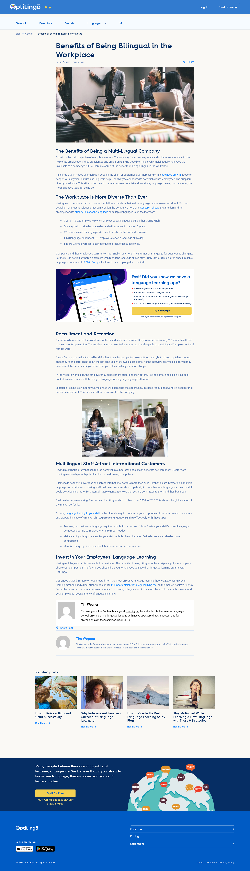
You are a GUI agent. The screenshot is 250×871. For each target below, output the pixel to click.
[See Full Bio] (132, 620)
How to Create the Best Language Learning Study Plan (146, 717)
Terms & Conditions (207, 862)
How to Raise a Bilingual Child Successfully (53, 715)
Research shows (149, 207)
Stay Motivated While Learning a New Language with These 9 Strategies (192, 717)
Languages (94, 23)
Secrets (69, 23)
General (21, 23)
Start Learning (228, 7)
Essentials (45, 23)
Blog (18, 33)
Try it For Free (161, 310)
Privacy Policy (226, 862)
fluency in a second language (91, 211)
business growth (171, 174)
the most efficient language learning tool (134, 584)
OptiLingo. (29, 862)
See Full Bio (123, 619)
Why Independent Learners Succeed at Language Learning (101, 717)
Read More (41, 723)
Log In (204, 7)
